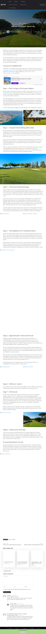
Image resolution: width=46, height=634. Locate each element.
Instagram (24, 628)
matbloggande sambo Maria (9, 70)
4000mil (9, 595)
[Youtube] (35, 4)
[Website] (36, 5)
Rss (38, 628)
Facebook (32, 628)
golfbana (13, 539)
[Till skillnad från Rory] (9, 555)
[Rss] (37, 628)
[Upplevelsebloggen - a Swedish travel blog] (3, 5)
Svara (11, 610)
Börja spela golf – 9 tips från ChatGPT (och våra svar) (37, 563)
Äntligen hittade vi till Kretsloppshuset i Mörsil (33, 544)
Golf (20, 23)
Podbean (9, 73)
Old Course (13, 396)
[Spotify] (37, 4)
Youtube (10, 628)
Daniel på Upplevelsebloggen (15, 31)
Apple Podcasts (28, 71)
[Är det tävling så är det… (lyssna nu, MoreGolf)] (23, 555)
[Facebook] (35, 5)
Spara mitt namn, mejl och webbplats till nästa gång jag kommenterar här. (17, 589)
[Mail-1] (37, 5)
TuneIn (13, 73)
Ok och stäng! (23, 632)
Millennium (5, 139)
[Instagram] (36, 4)
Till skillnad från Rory (8, 562)
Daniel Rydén (13, 603)
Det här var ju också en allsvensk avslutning (12, 544)
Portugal (24, 23)
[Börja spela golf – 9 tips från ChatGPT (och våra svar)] (37, 555)
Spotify (17, 628)
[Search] (44, 5)
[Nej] (44, 631)
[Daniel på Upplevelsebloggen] (8, 31)
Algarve (10, 539)
